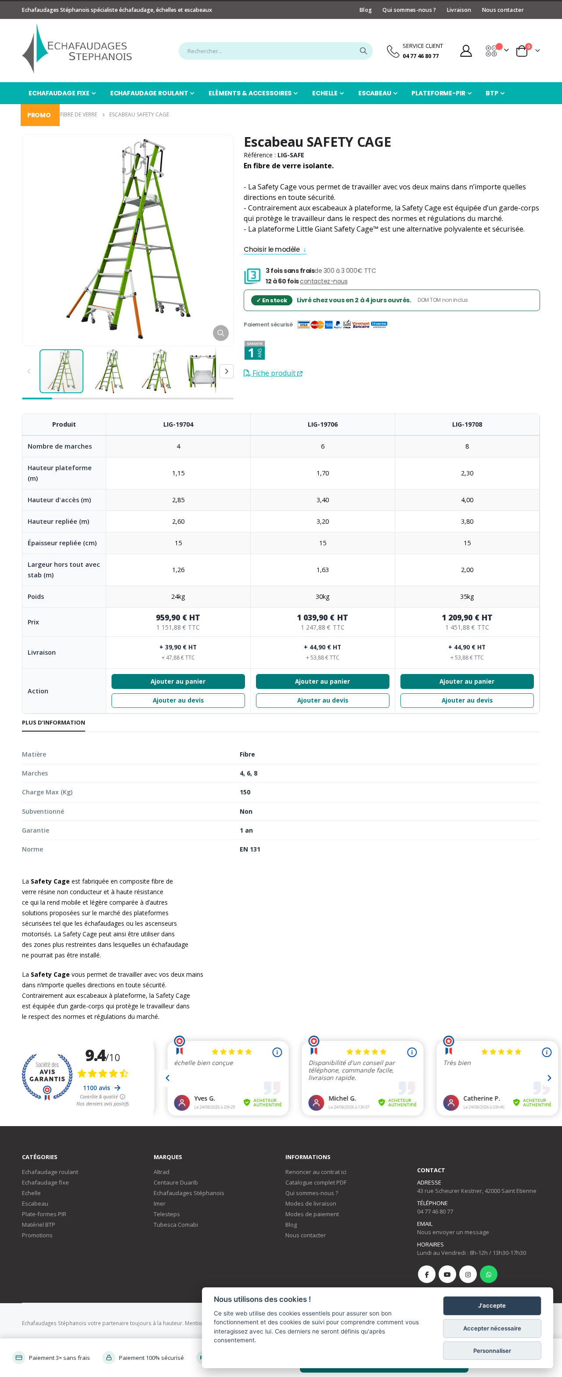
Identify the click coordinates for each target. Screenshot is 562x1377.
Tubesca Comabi (176, 1224)
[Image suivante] (227, 371)
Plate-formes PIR (44, 1214)
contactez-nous (323, 281)
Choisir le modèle (271, 250)
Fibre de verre (78, 114)
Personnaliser (492, 1350)
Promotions (37, 1235)
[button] (221, 333)
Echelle (31, 1193)
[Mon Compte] (466, 51)
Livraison (459, 10)
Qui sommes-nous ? (409, 10)
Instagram (468, 1274)
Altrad (161, 1172)
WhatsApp (488, 1274)
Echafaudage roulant (50, 1172)
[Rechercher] (363, 51)
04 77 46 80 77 (435, 1211)
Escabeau (35, 1203)
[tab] (53, 723)
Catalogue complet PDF (315, 1182)
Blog (366, 10)
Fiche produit (274, 373)
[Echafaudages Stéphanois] (77, 48)
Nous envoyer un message (453, 1232)
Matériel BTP (38, 1224)
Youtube (447, 1274)
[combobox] (276, 51)
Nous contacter (503, 10)
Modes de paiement (312, 1214)
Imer (160, 1203)
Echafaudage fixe (45, 1182)
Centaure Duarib (176, 1182)
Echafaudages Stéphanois (189, 1193)
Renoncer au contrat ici (315, 1172)
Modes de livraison (310, 1203)
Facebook (427, 1274)
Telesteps (167, 1214)
